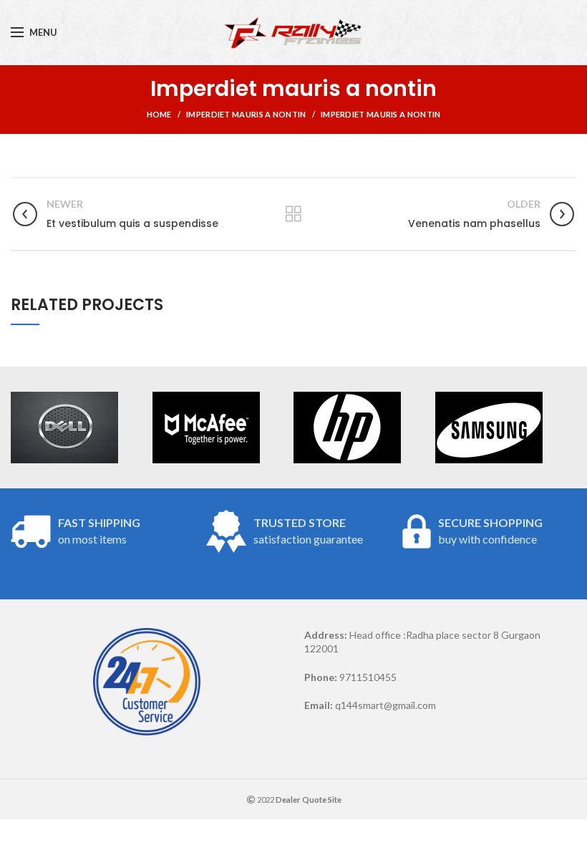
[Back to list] (293, 214)
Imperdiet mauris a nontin (246, 114)
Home (159, 114)
